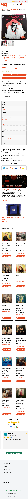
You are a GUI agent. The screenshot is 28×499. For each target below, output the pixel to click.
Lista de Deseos (7, 472)
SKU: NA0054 (6, 248)
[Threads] (19, 496)
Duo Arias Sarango (13, 55)
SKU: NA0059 (6, 279)
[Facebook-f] (13, 496)
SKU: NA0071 (20, 373)
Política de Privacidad (8, 479)
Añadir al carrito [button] (7, 256)
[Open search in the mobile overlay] (10, 4)
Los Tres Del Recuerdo (7, 59)
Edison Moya (9, 57)
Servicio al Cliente (8, 469)
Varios (3, 134)
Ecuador (4, 124)
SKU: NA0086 (6, 340)
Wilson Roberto (9, 60)
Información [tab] (7, 96)
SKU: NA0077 (20, 406)
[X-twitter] (17, 496)
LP (2, 114)
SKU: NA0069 (20, 278)
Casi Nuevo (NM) (6, 139)
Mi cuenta (5, 463)
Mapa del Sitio (6, 482)
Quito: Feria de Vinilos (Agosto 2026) (11, 189)
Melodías (4, 119)
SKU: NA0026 (6, 373)
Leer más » (4, 200)
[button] (25, 4)
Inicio (2, 9)
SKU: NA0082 (21, 248)
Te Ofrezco (14, 78)
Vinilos (10, 9)
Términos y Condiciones (9, 476)
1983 (3, 109)
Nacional (15, 9)
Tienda (6, 9)
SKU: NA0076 (6, 404)
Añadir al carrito (14, 74)
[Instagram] (10, 496)
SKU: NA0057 (20, 310)
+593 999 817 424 (14, 490)
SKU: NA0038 (21, 341)
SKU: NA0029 (6, 308)
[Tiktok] (15, 496)
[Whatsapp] (8, 496)
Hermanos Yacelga (18, 57)
